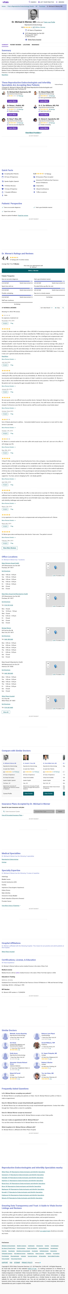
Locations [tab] (26, 45)
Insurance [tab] (35, 45)
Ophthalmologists (44, 1251)
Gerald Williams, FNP (48, 1043)
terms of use (32, 1268)
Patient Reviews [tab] (15, 45)
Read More (5, 75)
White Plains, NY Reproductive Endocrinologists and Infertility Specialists (23, 1172)
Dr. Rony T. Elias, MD (14, 119)
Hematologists (54, 1248)
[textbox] (17, 811)
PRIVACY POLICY (27, 1262)
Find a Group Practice (16, 1258)
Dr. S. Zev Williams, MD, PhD (49, 105)
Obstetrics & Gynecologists (23, 1251)
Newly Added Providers (53, 1256)
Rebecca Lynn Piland (48, 1033)
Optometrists (53, 1251)
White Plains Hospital (34, 39)
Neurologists (11, 1251)
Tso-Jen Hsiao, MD (48, 1073)
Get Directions (6, 571)
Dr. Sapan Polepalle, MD (49, 1053)
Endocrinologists (21, 1248)
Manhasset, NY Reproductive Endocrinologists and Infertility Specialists (23, 1189)
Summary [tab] (5, 45)
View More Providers (32, 133)
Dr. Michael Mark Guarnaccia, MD (19, 92)
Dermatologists (55, 1245)
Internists (4, 1251)
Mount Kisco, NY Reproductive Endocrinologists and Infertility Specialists (23, 1183)
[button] (55, 567)
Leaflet (54, 575)
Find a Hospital (5, 1258)
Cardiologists (31, 1245)
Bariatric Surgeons (21, 1245)
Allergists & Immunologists (8, 1245)
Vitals (63, 575)
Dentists (47, 1245)
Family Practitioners (32, 1248)
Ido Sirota (13, 1043)
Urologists (23, 1256)
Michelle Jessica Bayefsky (18, 1033)
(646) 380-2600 (8, 639)
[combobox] (17, 811)
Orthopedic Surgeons (7, 1253)
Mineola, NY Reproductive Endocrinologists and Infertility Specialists (22, 1198)
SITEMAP (17, 1262)
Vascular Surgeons (32, 1256)
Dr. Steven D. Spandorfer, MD (49, 119)
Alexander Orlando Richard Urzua (18, 1063)
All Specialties (42, 1256)
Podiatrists (48, 1253)
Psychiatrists (56, 1253)
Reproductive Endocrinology (10, 859)
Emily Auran (14, 1053)
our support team (45, 1231)
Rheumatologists (15, 1256)
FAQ (11, 1262)
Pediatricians (30, 1253)
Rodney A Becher (47, 1062)
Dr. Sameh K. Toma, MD (29, 763)
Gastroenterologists (44, 1248)
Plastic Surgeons (40, 1253)
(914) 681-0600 (8, 707)
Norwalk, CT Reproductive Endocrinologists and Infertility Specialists (22, 1192)
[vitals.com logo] (6, 2)
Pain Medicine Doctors (19, 1253)
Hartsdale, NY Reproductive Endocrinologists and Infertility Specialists (22, 1178)
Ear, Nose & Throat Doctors (8, 1248)
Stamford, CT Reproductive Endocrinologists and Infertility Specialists (22, 1180)
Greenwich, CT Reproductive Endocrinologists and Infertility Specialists (23, 1175)
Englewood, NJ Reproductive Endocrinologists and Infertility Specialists (23, 1195)
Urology (4, 862)
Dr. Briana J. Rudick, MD (15, 105)
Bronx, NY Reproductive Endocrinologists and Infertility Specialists (21, 1186)
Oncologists (35, 1251)
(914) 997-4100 (8, 605)
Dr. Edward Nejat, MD (46, 92)
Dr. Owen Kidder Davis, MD (50, 763)
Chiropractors (39, 1245)
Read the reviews (23, 215)
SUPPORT (5, 1262)
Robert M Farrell (15, 1073)
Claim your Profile (49, 22)
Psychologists (5, 1256)
